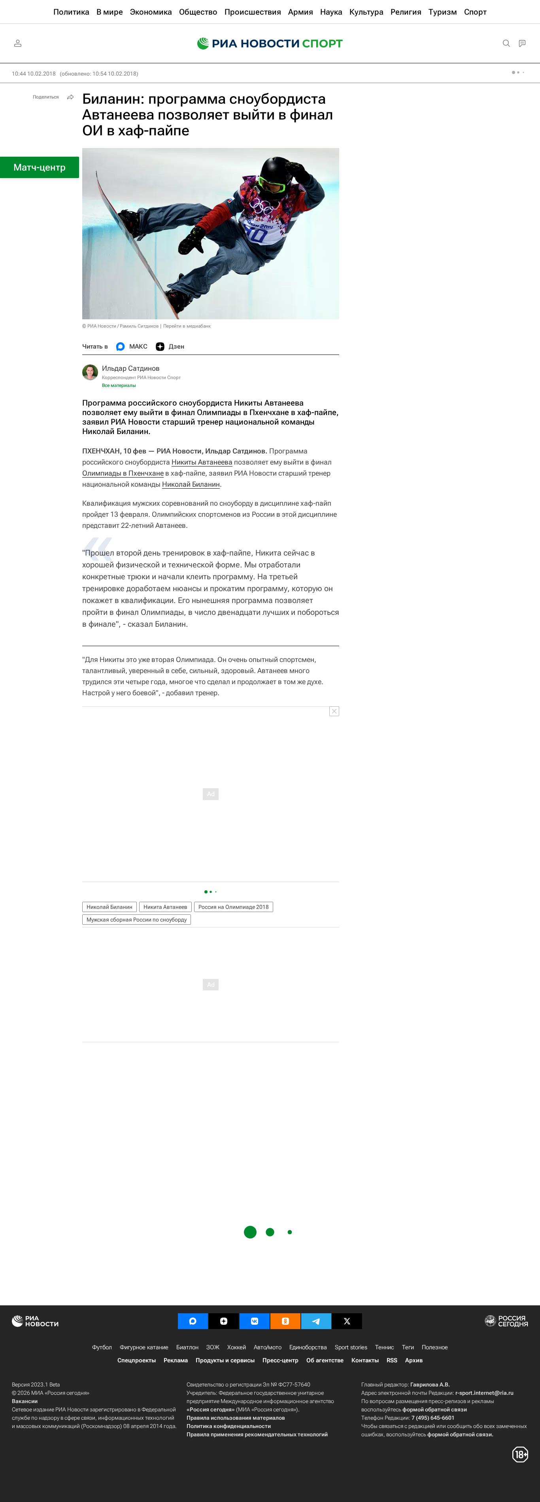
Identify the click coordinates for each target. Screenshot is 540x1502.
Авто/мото (267, 1347)
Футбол (102, 1347)
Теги (408, 1347)
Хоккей (236, 1347)
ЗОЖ (212, 1347)
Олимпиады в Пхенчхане (123, 473)
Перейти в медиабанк (187, 326)
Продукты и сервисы (225, 1360)
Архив (414, 1360)
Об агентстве (325, 1360)
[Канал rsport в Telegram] (316, 1321)
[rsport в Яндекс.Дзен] (224, 1321)
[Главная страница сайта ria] (243, 43)
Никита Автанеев (165, 907)
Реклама (176, 1360)
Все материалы (119, 385)
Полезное (435, 1347)
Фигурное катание (144, 1347)
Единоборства (308, 1347)
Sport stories (351, 1347)
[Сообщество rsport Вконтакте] (255, 1321)
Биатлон (187, 1347)
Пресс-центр (280, 1360)
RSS (392, 1360)
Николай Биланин (191, 484)
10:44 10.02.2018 (34, 73)
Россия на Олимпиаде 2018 (233, 907)
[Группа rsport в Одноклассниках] (285, 1321)
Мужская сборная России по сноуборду (137, 919)
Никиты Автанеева (202, 462)
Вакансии (25, 1401)
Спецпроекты (136, 1360)
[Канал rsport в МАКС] (193, 1321)
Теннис (384, 1347)
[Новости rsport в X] (347, 1321)
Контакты (365, 1360)
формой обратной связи (434, 1409)
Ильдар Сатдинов (131, 368)
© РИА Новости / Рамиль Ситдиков (120, 326)
